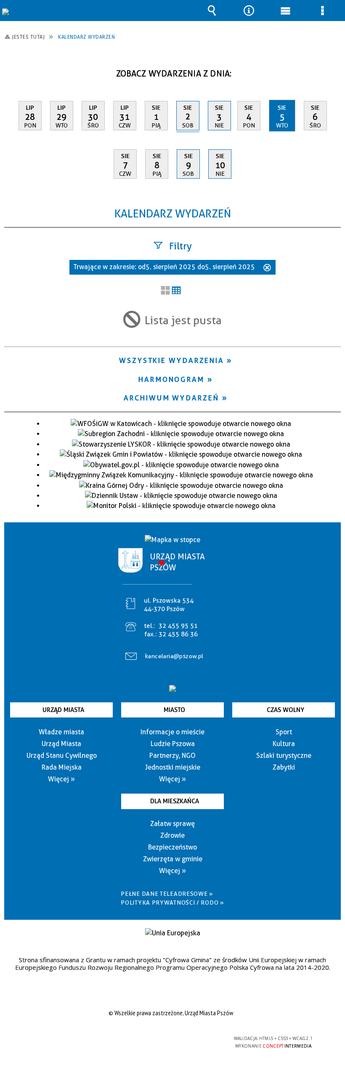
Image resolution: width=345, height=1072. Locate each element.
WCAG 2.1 (192, 1038)
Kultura (284, 744)
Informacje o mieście (172, 732)
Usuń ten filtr (267, 268)
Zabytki (284, 767)
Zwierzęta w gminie (172, 859)
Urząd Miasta (63, 710)
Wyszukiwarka (212, 10)
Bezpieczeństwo (172, 847)
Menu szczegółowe (322, 10)
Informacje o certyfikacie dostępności (66, 1040)
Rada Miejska (62, 767)
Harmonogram (171, 379)
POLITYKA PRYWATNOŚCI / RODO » (172, 902)
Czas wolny (285, 710)
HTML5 (153, 1039)
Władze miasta (61, 732)
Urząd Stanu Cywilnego (62, 756)
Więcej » (61, 779)
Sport (284, 732)
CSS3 (165, 1039)
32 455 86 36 (178, 634)
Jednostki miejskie (172, 767)
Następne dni (333, 70)
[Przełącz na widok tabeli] (176, 291)
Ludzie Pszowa (173, 744)
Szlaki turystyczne (283, 756)
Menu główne (285, 10)
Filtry (180, 246)
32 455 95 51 (178, 626)
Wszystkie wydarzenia (171, 360)
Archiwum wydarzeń (171, 398)
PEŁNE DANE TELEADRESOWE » (167, 893)
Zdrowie (172, 835)
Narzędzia (248, 10)
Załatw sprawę (172, 824)
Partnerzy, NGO (172, 756)
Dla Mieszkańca (174, 801)
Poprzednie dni (15, 70)
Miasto (174, 710)
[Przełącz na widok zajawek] (165, 291)
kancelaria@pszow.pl (174, 656)
